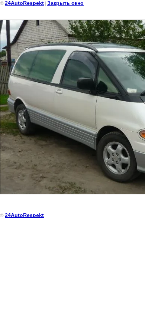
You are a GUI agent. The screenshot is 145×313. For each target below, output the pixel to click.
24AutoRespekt (24, 3)
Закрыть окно (65, 3)
